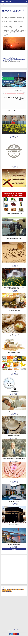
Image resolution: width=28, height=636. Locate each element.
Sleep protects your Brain (14, 411)
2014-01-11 (12, 374)
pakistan (4, 589)
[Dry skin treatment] (14, 363)
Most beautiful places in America (14, 544)
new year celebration (6, 591)
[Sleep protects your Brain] (14, 403)
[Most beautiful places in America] (14, 535)
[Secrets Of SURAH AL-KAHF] (14, 178)
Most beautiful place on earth (14, 524)
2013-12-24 (12, 461)
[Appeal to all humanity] (14, 124)
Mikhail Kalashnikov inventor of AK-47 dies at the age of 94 (14, 458)
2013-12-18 (12, 482)
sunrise (8, 589)
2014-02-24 (12, 291)
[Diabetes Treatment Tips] (14, 383)
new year (13, 589)
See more (14, 549)
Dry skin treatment (14, 371)
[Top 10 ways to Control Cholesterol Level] (14, 202)
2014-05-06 (12, 167)
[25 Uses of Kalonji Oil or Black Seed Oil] (14, 151)
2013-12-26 (12, 438)
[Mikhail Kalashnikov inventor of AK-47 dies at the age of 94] (14, 448)
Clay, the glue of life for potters (14, 435)
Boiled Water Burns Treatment (14, 352)
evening (21, 589)
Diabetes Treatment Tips (14, 391)
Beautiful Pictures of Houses (14, 501)
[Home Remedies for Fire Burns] (14, 301)
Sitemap (15, 629)
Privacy (12, 629)
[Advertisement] (14, 569)
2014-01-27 (12, 336)
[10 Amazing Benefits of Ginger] (14, 323)
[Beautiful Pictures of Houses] (14, 492)
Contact (18, 629)
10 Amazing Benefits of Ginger (14, 334)
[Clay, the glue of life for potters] (14, 425)
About (9, 629)
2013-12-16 (12, 504)
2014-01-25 (12, 355)
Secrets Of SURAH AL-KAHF (14, 188)
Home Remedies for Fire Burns (14, 310)
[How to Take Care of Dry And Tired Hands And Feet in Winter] (14, 470)
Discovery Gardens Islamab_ (8, 4)
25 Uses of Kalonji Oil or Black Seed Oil (14, 164)
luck (17, 589)
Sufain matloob (15, 136)
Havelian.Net (8, 13)
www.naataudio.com (8, 87)
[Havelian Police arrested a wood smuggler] (14, 227)
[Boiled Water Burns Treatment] (14, 344)
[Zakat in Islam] (14, 252)
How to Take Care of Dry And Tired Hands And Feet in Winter (14, 479)
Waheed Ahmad (15, 112)
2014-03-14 (12, 266)
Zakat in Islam (14, 263)
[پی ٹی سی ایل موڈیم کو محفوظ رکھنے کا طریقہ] (14, 99)
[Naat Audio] (14, 79)
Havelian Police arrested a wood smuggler (14, 238)
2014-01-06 (12, 414)
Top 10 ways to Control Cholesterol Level (14, 213)
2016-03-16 (12, 137)
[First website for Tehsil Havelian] (14, 1)
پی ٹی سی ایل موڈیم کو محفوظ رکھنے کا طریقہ (14, 110)
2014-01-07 (12, 394)
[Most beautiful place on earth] (14, 514)
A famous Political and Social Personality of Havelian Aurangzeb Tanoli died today (14, 288)
